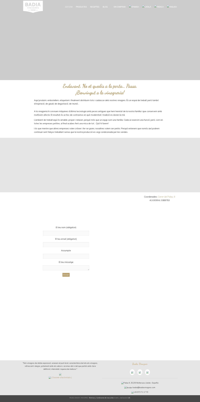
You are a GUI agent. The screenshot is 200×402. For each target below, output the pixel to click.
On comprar (119, 7)
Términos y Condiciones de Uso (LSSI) (101, 398)
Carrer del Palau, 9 (166, 196)
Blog (105, 7)
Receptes (94, 7)
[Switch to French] (159, 7)
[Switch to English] (172, 7)
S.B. (129, 398)
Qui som (69, 7)
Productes (81, 7)
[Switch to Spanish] (134, 7)
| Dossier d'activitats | (61, 377)
